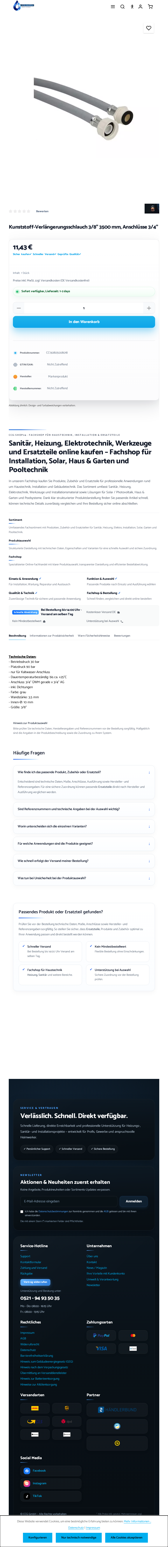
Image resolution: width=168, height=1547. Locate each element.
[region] (84, 108)
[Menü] (112, 6)
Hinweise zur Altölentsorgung (38, 1384)
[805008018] (84, 108)
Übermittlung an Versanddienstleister (43, 1373)
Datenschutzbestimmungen (53, 1211)
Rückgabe (26, 1273)
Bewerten (42, 211)
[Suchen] (122, 6)
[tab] (17, 637)
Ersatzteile (105, 787)
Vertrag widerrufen (35, 1282)
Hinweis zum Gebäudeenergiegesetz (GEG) (46, 1361)
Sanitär (42, 975)
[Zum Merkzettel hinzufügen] (149, 28)
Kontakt (92, 1262)
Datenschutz (28, 1350)
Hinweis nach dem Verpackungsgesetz (44, 1367)
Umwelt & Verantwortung (102, 1279)
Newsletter (93, 1285)
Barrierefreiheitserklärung (36, 1355)
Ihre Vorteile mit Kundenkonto (106, 1273)
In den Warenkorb (84, 322)
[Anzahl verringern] (18, 308)
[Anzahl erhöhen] (149, 308)
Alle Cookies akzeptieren (126, 1537)
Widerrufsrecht (29, 1344)
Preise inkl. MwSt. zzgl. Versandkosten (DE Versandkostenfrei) (51, 280)
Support (25, 1256)
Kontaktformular (30, 1262)
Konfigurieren (37, 1537)
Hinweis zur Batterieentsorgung (39, 1378)
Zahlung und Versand (33, 1268)
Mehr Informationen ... (137, 1521)
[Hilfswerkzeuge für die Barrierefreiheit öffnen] (132, 6)
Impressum (27, 1332)
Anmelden (134, 1201)
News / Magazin (97, 1268)
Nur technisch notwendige (78, 1537)
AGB (106, 1211)
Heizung (32, 975)
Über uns (92, 1256)
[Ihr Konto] (140, 6)
